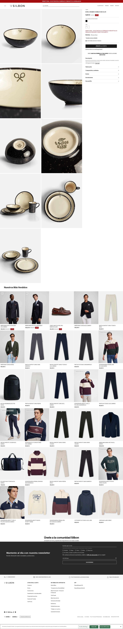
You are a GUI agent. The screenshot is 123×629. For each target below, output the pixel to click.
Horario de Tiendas (31, 599)
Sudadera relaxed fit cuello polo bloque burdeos (82, 404)
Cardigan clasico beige (105, 520)
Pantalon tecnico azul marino (107, 403)
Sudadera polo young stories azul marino (33, 443)
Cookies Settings (83, 626)
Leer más (97, 63)
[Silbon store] (17, 6)
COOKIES (87, 616)
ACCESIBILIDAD (106, 616)
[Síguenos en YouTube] (8, 612)
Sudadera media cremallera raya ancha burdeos (34, 482)
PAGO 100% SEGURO (114, 577)
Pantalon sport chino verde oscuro (82, 443)
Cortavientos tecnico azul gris (83, 520)
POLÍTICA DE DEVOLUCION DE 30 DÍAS (80, 577)
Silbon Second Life (55, 598)
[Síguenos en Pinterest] (15, 612)
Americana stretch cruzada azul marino (8, 326)
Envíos (28, 588)
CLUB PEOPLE (100, 5)
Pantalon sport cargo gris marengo (32, 365)
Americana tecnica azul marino (82, 325)
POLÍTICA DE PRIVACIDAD (96, 616)
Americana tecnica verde (7, 364)
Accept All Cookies (104, 626)
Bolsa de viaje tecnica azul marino (8, 482)
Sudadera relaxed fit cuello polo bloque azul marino (8, 521)
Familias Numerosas (55, 606)
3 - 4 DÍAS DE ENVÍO (10, 577)
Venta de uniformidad (55, 600)
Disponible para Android (79, 588)
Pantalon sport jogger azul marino (8, 443)
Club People (53, 595)
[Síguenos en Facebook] (4, 612)
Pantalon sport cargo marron (82, 481)
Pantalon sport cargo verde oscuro (58, 443)
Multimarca (53, 603)
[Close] (120, 626)
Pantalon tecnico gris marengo (83, 364)
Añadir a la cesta (101, 46)
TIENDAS (107, 5)
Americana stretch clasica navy (33, 325)
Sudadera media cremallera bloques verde (106, 365)
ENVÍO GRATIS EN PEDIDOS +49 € (43, 577)
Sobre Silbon (53, 585)
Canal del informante (55, 611)
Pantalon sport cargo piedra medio (58, 482)
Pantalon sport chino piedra (33, 403)
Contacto (29, 585)
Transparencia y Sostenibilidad (57, 588)
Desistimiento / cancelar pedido (34, 593)
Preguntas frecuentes (32, 596)
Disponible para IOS (78, 585)
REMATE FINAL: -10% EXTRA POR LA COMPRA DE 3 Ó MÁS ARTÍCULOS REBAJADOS (61, 1)
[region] (61, 626)
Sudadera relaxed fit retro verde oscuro (106, 482)
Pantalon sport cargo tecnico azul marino (58, 365)
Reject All (94, 626)
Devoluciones (30, 590)
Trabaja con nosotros (55, 609)
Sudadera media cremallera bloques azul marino (57, 521)
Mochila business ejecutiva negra (8, 404)
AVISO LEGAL (80, 616)
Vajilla (86, 9)
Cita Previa (29, 601)
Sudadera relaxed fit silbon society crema (32, 521)
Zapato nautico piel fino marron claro (56, 326)
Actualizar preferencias (25, 616)
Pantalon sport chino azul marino (57, 404)
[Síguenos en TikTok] (13, 612)
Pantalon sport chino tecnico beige (107, 326)
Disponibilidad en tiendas (94, 40)
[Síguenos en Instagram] (6, 612)
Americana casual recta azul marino (107, 443)
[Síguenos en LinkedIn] (11, 612)
